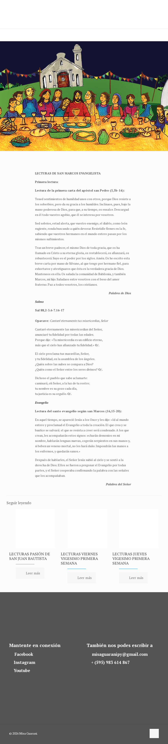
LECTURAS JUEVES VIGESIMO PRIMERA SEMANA (131, 558)
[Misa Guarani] (22, 14)
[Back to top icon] (154, 733)
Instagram (24, 662)
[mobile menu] (3, 35)
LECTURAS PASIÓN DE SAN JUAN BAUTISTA (29, 556)
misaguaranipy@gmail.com (120, 654)
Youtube (22, 670)
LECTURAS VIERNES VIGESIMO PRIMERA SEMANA (79, 558)
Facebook (23, 654)
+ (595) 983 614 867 (110, 662)
